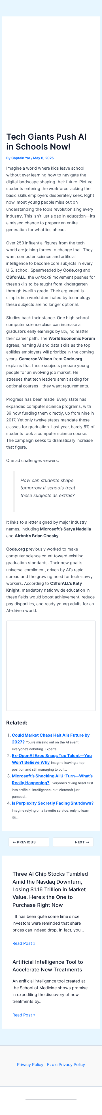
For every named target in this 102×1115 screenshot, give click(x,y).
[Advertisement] (51, 76)
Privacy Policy (30, 1064)
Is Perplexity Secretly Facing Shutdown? (53, 803)
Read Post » (23, 943)
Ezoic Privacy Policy (66, 1064)
